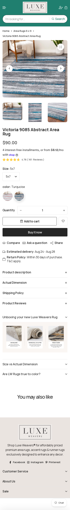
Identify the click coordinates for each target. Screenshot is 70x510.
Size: (9, 169)
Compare (13, 243)
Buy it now (35, 232)
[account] (61, 7)
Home (6, 30)
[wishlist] (63, 221)
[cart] (65, 7)
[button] (4, 7)
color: (14, 187)
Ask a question (37, 243)
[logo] (35, 7)
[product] (60, 47)
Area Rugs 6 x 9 (22, 30)
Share (59, 243)
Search (60, 19)
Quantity (9, 210)
